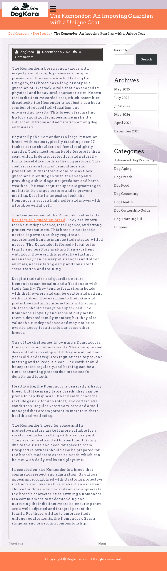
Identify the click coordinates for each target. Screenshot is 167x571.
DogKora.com (18, 33)
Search (120, 50)
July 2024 (122, 98)
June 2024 (122, 106)
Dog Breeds (41, 33)
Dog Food (121, 185)
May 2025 (122, 89)
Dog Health (123, 202)
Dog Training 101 (128, 219)
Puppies (121, 227)
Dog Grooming (126, 194)
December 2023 (126, 131)
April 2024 (123, 123)
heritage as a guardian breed (38, 220)
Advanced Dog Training (134, 160)
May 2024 (122, 115)
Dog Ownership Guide (132, 210)
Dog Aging (123, 169)
